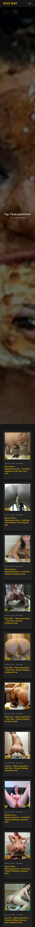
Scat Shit (10, 3)
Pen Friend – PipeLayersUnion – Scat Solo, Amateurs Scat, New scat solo (17, 470)
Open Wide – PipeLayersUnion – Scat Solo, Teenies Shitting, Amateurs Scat (17, 870)
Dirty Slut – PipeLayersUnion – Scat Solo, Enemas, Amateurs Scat (17, 620)
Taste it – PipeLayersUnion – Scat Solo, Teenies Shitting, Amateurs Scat (17, 768)
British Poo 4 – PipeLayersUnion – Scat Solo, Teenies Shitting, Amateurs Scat (17, 818)
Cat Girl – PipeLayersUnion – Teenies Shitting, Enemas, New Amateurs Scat (17, 920)
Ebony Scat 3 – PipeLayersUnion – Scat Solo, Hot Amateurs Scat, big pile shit (17, 521)
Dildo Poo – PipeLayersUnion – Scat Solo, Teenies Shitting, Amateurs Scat (17, 719)
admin (21, 463)
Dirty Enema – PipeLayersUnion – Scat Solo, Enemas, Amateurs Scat (17, 571)
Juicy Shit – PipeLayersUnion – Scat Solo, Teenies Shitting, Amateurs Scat (17, 669)
